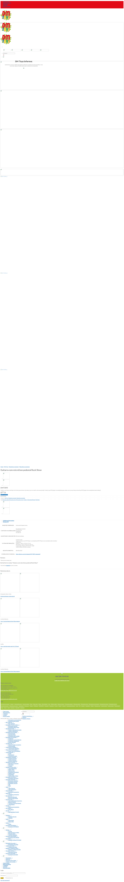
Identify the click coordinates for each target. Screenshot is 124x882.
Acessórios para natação (13, 837)
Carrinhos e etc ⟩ (10, 743)
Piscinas (10, 831)
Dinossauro (27, 706)
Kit (79, 706)
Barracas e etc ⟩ (9, 795)
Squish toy (12, 707)
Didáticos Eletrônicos (13, 731)
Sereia (5, 707)
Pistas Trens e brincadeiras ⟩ (12, 749)
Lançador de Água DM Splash (14, 840)
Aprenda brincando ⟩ (11, 728)
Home (2, 466)
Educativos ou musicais (24, 466)
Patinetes (10, 818)
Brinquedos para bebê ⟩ (11, 843)
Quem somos (6, 1)
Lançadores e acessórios (13, 792)
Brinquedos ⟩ (9, 838)
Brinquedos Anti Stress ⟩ (11, 777)
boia (49, 704)
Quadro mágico (104, 706)
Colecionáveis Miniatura (13, 748)
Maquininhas (11, 774)
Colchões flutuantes (12, 835)
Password (3, 875)
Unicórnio (22, 707)
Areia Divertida (11, 733)
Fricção (56, 706)
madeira (82, 706)
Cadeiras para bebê (12, 847)
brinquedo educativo (4, 706)
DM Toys (6, 466)
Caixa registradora (12, 768)
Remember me (9, 878)
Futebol (60, 706)
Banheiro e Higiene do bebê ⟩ (12, 848)
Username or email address (7, 873)
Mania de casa (11, 771)
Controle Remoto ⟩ (10, 752)
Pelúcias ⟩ (8, 805)
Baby (31, 704)
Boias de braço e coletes (13, 832)
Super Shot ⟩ (9, 793)
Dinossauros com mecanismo (14, 720)
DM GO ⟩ (8, 810)
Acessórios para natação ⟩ (12, 836)
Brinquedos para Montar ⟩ (12, 737)
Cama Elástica (11, 804)
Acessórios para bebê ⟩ (11, 853)
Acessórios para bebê (13, 854)
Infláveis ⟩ (8, 830)
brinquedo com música (104, 704)
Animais (11, 704)
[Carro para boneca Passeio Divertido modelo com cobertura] (6, 485)
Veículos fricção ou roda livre (14, 744)
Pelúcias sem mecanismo (13, 807)
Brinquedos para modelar (13, 736)
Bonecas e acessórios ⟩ (27, 716)
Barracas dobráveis (12, 797)
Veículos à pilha (11, 746)
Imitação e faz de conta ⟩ (11, 767)
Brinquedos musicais (12, 726)
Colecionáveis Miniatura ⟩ (12, 747)
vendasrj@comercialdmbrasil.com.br (9, 690)
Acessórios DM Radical (13, 826)
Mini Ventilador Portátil (13, 812)
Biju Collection (44, 704)
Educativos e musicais (14, 466)
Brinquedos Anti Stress (13, 778)
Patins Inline (11, 821)
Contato (5, 5)
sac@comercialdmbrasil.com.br (62, 680)
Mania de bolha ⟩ (10, 790)
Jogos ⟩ (8, 787)
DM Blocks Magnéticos (13, 741)
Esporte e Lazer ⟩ (10, 799)
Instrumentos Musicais (31, 499)
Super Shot (17, 707)
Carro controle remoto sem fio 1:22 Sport (10, 646)
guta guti (64, 706)
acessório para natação (5, 704)
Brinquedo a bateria (69, 704)
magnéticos (88, 706)
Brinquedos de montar (14, 706)
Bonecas (24, 717)
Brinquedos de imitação (13, 772)
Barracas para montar (13, 798)
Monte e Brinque (12, 742)
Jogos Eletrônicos (12, 789)
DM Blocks (10, 738)
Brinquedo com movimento (94, 704)
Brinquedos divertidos (13, 780)
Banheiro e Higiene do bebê (14, 849)
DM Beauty (36, 706)
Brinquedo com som (20, 499)
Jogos (77, 706)
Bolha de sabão (54, 704)
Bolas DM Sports (12, 802)
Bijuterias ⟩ (8, 859)
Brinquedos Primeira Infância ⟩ (13, 724)
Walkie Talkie (11, 769)
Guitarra (25, 499)
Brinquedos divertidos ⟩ (11, 779)
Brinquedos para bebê (13, 844)
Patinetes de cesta (12, 816)
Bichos (40, 704)
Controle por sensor (12, 756)
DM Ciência (11, 809)
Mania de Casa (97, 706)
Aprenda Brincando (18, 704)
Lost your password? (5, 880)
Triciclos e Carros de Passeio (14, 803)
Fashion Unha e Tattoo (13, 775)
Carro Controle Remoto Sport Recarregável (10, 621)
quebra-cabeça (111, 706)
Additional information (8, 520)
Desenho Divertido (12, 758)
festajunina (52, 706)
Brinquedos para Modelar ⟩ (12, 732)
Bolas (9, 785)
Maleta (92, 706)
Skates (9, 824)
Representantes (7, 2)
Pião (9, 784)
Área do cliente (6, 6)
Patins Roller (11, 820)
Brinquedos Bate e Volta (13, 727)
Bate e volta (35, 704)
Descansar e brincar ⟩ (11, 850)
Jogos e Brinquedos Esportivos (15, 800)
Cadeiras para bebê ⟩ (11, 845)
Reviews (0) (6, 521)
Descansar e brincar (12, 852)
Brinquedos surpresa (12, 783)
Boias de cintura (11, 833)
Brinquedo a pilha (6, 499)
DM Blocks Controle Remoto (14, 739)
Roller (2, 707)
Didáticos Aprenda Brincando (14, 730)
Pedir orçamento (4, 494)
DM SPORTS (41, 706)
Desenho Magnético (12, 761)
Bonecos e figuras (61, 704)
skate (9, 707)
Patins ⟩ (8, 819)
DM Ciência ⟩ (9, 808)
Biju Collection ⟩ (10, 722)
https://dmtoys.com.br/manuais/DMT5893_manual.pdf (28, 554)
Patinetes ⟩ (8, 815)
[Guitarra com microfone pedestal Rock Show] (6, 478)
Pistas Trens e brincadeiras (14, 751)
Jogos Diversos (11, 788)
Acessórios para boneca (13, 721)
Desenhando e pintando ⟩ (11, 757)
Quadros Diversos (12, 759)
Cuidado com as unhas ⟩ (11, 861)
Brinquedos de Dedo (12, 782)
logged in (8, 565)
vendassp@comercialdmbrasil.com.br (9, 699)
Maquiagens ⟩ (9, 858)
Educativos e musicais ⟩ (11, 762)
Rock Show (38, 499)
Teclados (10, 766)
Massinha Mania (12, 734)
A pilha (9, 753)
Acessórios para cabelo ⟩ (11, 860)
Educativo (46, 706)
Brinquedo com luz (12, 499)
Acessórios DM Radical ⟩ (11, 825)
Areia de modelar (26, 704)
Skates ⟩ (8, 822)
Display (31, 706)
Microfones (10, 764)
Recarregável (117, 706)
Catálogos (5, 4)
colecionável (21, 706)
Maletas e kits (11, 773)
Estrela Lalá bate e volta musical (8, 596)
